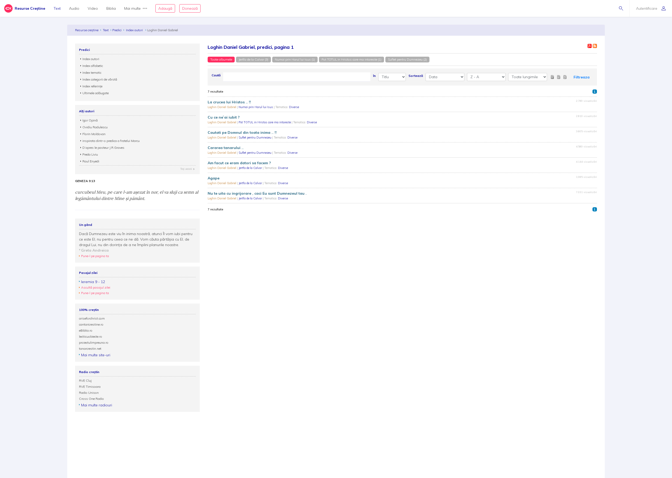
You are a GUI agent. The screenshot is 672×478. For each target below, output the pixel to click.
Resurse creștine (86, 30)
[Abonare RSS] (595, 46)
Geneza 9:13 (85, 181)
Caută (216, 75)
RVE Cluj (85, 381)
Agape (213, 178)
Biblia (111, 8)
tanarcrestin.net (90, 348)
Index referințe (92, 86)
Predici (117, 30)
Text (57, 8)
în (374, 76)
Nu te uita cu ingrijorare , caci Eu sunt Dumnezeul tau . (257, 193)
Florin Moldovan (94, 134)
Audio (74, 8)
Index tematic (91, 73)
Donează (190, 8)
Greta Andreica (95, 250)
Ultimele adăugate (95, 93)
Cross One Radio (91, 399)
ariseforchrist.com (92, 318)
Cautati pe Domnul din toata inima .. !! (242, 132)
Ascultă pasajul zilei (95, 287)
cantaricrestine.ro (91, 324)
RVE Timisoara (90, 387)
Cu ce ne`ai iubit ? (224, 117)
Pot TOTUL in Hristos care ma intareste (265, 122)
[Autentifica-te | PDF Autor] (589, 46)
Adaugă (165, 8)
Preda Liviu (90, 154)
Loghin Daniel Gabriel (222, 107)
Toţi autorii (186, 168)
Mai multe (132, 8)
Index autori (135, 30)
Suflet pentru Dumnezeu (255, 137)
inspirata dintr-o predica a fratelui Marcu (111, 141)
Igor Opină (90, 120)
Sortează (415, 76)
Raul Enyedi (90, 161)
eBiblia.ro (85, 330)
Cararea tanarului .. (226, 147)
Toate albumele (221, 59)
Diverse (294, 107)
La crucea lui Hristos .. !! (229, 102)
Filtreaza (582, 77)
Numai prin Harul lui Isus (256, 107)
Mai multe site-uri (95, 355)
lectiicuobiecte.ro (90, 336)
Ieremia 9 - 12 (93, 281)
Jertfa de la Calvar (251, 168)
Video (93, 8)
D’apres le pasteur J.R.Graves (103, 148)
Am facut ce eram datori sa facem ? (239, 163)
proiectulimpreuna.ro (93, 342)
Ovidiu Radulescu (95, 127)
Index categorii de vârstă (99, 79)
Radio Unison (89, 393)
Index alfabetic (92, 66)
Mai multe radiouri (96, 405)
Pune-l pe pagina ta (95, 256)
